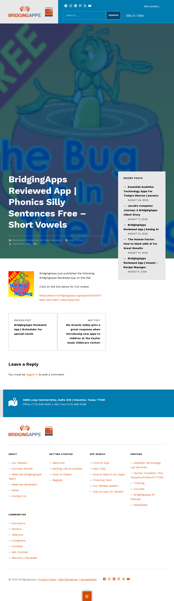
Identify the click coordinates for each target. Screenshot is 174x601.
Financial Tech (102, 480)
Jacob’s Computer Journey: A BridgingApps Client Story (140, 210)
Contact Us (19, 496)
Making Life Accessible (67, 468)
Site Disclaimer (68, 579)
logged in (32, 374)
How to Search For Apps (109, 474)
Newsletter (141, 505)
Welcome (59, 462)
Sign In (130, 15)
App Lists (99, 468)
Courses (139, 489)
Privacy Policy (47, 579)
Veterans (17, 534)
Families (17, 546)
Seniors (17, 529)
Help (141, 15)
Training (139, 483)
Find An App (101, 462)
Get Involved (20, 552)
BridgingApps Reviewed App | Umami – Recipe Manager (141, 263)
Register (58, 480)
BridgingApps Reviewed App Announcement (37, 240)
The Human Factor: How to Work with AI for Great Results (140, 244)
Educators (18, 523)
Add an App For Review (108, 491)
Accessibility (89, 579)
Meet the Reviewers (24, 484)
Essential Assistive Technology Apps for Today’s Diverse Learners (141, 191)
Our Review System (105, 485)
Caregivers (19, 540)
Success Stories (22, 468)
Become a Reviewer (24, 557)
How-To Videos (62, 474)
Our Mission (19, 462)
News (15, 490)
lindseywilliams (21, 244)
